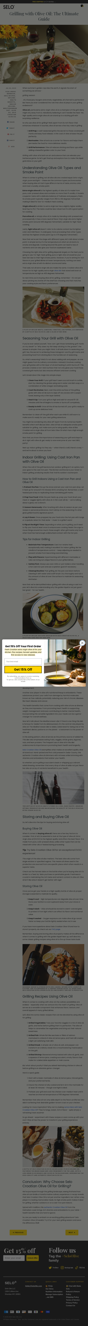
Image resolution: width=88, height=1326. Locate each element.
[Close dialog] (82, 643)
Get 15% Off (23, 669)
